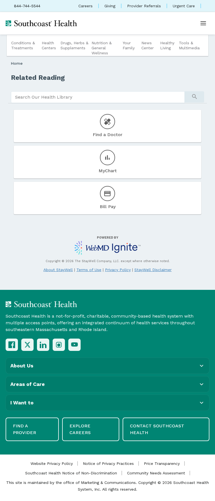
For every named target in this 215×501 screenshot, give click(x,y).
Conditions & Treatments (23, 45)
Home (17, 63)
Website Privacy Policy (52, 463)
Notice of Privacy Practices (108, 463)
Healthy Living (167, 45)
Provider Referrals (144, 6)
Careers (85, 6)
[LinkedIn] (43, 345)
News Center (147, 45)
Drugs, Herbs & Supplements (74, 45)
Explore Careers (80, 429)
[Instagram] (59, 345)
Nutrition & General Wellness (102, 48)
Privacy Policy (118, 269)
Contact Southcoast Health (157, 429)
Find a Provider (24, 429)
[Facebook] (12, 345)
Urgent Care (184, 6)
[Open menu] (203, 23)
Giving (109, 6)
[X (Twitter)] (27, 345)
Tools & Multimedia (189, 45)
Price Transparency (162, 463)
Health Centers (49, 45)
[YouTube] (74, 345)
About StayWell (58, 269)
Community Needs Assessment (156, 473)
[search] (98, 97)
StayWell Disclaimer (153, 269)
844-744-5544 (27, 6)
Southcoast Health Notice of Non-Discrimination (71, 473)
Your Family (129, 45)
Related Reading (38, 77)
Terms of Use (88, 269)
